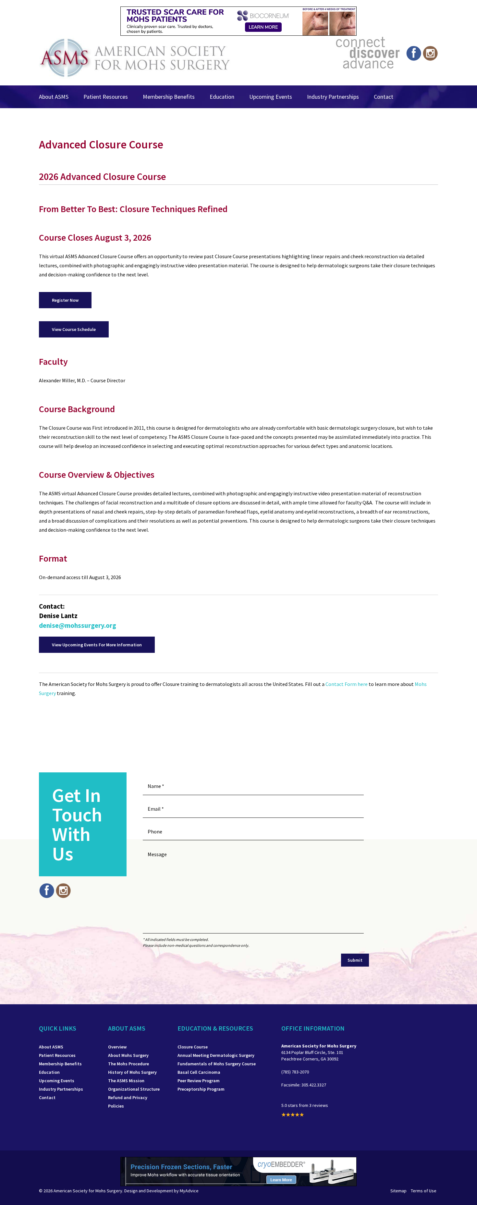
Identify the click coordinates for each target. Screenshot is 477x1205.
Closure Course (192, 1047)
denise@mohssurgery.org (77, 625)
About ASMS (53, 96)
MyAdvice (189, 1191)
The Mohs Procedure (128, 1064)
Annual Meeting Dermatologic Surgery (215, 1055)
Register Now (65, 300)
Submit (355, 960)
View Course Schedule (74, 329)
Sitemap (398, 1191)
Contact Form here (347, 684)
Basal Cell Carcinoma (198, 1072)
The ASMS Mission (126, 1081)
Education (222, 96)
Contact (383, 96)
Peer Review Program (198, 1081)
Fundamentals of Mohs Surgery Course (216, 1064)
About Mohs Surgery (128, 1055)
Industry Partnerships (333, 96)
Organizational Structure (134, 1089)
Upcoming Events (270, 96)
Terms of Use (423, 1191)
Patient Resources (105, 96)
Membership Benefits (169, 96)
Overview (117, 1047)
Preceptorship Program (201, 1089)
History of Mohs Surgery (132, 1072)
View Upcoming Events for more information (97, 645)
